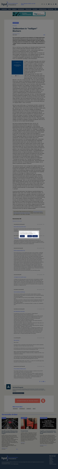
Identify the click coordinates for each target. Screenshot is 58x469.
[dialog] (29, 234)
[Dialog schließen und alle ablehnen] (38, 231)
